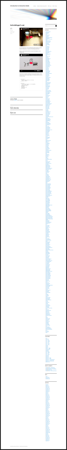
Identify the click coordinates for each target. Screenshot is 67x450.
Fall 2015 (11, 33)
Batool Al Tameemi (48, 82)
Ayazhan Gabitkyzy (48, 77)
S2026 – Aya (47, 353)
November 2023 (48, 405)
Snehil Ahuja (47, 284)
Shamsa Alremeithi (48, 276)
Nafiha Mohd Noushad (48, 222)
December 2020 (48, 429)
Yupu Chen (47, 320)
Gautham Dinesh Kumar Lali (49, 116)
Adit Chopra (47, 43)
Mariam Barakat (48, 188)
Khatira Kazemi (48, 167)
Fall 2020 (47, 346)
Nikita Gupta (47, 228)
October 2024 (47, 398)
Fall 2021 (47, 347)
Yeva (46, 316)
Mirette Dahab (47, 208)
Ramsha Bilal (47, 243)
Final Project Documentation (52, 368)
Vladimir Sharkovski (48, 310)
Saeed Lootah (47, 256)
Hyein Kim (47, 134)
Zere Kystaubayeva (48, 327)
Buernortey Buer (48, 85)
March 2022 (47, 418)
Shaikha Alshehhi (48, 270)
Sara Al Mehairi (48, 262)
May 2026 (47, 384)
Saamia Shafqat (48, 255)
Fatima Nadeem (48, 114)
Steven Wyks (47, 287)
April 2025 (47, 393)
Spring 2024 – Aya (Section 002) (50, 360)
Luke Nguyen (47, 177)
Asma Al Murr (47, 74)
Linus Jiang (47, 174)
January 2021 (47, 428)
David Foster (47, 96)
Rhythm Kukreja (48, 249)
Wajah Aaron (47, 311)
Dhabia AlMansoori (48, 101)
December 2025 (48, 388)
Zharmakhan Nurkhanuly (49, 329)
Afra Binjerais (47, 46)
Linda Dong (47, 172)
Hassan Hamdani (48, 128)
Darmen (47, 94)
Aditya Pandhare (48, 44)
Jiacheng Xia (47, 154)
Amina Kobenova (48, 64)
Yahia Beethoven (48, 314)
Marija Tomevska (48, 190)
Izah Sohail (47, 144)
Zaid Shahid (47, 322)
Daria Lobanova (48, 92)
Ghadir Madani (48, 118)
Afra (46, 45)
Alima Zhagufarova (48, 58)
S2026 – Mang (47, 354)
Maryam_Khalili (48, 194)
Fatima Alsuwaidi (48, 113)
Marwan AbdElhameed (49, 191)
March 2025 (47, 394)
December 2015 (48, 437)
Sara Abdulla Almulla (48, 261)
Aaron (46, 34)
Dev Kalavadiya (48, 100)
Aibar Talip (47, 50)
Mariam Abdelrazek (48, 184)
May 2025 (47, 392)
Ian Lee (47, 136)
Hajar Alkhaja (47, 122)
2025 (46, 338)
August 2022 (47, 416)
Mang (46, 367)
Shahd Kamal (47, 267)
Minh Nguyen (47, 206)
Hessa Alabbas (47, 131)
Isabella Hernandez (48, 140)
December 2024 (48, 396)
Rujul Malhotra (47, 252)
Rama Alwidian (48, 242)
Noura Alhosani (48, 231)
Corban (47, 89)
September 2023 (48, 407)
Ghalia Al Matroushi (48, 119)
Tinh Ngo (47, 303)
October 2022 (47, 414)
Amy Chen (47, 67)
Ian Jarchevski (47, 135)
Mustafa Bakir (47, 220)
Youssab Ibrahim (48, 318)
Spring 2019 (47, 355)
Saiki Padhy (47, 257)
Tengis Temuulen (48, 297)
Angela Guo (47, 69)
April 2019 (47, 434)
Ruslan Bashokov (48, 253)
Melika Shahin (47, 201)
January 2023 (47, 412)
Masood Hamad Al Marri (49, 195)
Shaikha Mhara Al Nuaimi (49, 271)
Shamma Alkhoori (48, 274)
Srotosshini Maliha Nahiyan (49, 285)
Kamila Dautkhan (48, 161)
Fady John (47, 110)
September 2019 (48, 432)
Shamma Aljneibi (48, 273)
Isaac (46, 139)
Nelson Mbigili (47, 225)
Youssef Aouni (47, 319)
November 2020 (48, 430)
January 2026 (47, 387)
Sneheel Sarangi (48, 283)
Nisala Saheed (47, 229)
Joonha (47, 157)
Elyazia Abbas (47, 107)
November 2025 (48, 389)
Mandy (47, 182)
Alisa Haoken (47, 60)
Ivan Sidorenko (48, 143)
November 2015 (48, 438)
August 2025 (47, 391)
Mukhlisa (47, 219)
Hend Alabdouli (48, 130)
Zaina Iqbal (47, 323)
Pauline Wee (47, 235)
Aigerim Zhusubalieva (48, 51)
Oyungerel (47, 233)
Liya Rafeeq (47, 175)
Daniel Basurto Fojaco (48, 91)
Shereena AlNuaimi (48, 277)
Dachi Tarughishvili (48, 90)
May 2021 (47, 425)
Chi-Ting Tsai (47, 87)
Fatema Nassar (48, 112)
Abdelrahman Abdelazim (49, 37)
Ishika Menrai (47, 141)
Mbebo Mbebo (47, 198)
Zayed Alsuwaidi (48, 325)
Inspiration (47, 350)
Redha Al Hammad (48, 246)
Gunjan (47, 121)
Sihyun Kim (47, 280)
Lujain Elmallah (48, 176)
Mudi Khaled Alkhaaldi (49, 215)
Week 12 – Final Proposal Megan (52, 370)
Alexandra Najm (48, 56)
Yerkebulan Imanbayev (49, 315)
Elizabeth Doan (48, 105)
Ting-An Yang (47, 302)
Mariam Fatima (48, 189)
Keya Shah (47, 164)
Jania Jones (47, 149)
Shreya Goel (47, 279)
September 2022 (48, 415)
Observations (47, 351)
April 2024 (47, 401)
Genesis (47, 117)
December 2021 (48, 421)
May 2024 (47, 400)
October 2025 (47, 390)
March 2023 (47, 410)
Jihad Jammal (47, 155)
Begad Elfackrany (48, 83)
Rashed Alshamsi (48, 244)
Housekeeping (48, 349)
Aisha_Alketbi (47, 52)
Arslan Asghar (47, 72)
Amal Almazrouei (48, 62)
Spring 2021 (47, 356)
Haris (46, 125)
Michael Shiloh (47, 204)
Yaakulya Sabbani (48, 313)
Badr (46, 81)
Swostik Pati (47, 291)
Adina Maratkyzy (48, 42)
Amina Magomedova (48, 65)
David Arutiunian (48, 95)
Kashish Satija (47, 162)
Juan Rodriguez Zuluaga (49, 159)
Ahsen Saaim (47, 49)
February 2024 (48, 403)
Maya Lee (47, 197)
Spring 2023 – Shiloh (48, 358)
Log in (46, 376)
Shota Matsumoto (48, 278)
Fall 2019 (47, 345)
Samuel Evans (47, 258)
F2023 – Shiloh (48, 341)
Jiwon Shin (11, 30)
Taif (46, 293)
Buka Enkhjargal (48, 86)
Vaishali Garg (47, 306)
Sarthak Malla (47, 266)
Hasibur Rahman (48, 127)
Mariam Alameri (48, 186)
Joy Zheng (47, 158)
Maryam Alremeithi (48, 192)
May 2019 (47, 433)
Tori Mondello (47, 304)
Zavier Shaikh (47, 324)
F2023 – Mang (48, 340)
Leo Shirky (47, 170)
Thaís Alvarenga (48, 298)
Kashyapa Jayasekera (48, 163)
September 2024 (48, 399)
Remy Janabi (47, 248)
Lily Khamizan (47, 171)
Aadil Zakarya (47, 32)
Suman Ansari (47, 288)
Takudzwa (47, 294)
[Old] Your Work (12, 32)
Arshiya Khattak (48, 71)
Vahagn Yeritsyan (48, 305)
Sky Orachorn (47, 282)
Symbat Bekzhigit (48, 292)
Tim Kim (47, 301)
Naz (46, 224)
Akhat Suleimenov (48, 54)
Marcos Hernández (48, 183)
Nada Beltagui (47, 221)
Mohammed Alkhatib (48, 210)
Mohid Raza (47, 211)
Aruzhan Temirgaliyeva (49, 73)
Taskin (47, 296)
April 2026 (47, 385)
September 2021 (48, 423)
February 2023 (47, 411)
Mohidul (47, 212)
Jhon (46, 153)
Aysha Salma (47, 80)
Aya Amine (47, 76)
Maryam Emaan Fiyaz (48, 193)
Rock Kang (47, 251)
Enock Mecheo (47, 108)
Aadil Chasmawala (48, 31)
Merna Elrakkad (48, 202)
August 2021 (47, 424)
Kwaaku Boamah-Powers (49, 168)
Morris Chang (47, 213)
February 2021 (47, 427)
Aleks (46, 55)
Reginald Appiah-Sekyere (49, 247)
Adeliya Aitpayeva (48, 40)
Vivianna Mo (47, 309)
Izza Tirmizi (47, 145)
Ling (46, 173)
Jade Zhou (47, 146)
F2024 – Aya (47, 342)
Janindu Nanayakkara (48, 150)
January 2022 (47, 420)
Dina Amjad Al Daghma (49, 103)
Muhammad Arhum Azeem (49, 216)
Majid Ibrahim (47, 181)
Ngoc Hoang (47, 226)
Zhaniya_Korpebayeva (48, 328)
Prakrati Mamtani (48, 239)
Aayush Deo (47, 36)
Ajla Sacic (47, 53)
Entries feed (47, 377)
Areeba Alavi (47, 70)
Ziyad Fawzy (47, 331)
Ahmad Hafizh (47, 47)
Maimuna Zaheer (48, 180)
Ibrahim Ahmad (48, 137)
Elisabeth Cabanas (48, 104)
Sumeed (47, 289)
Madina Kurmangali (48, 179)
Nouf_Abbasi (47, 230)
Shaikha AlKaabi (48, 269)
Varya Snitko (47, 307)
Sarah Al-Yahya (48, 265)
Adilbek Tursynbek (48, 41)
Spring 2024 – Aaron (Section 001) (50, 359)
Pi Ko (46, 237)
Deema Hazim (47, 99)
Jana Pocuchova (48, 148)
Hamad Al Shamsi (48, 123)
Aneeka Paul (47, 68)
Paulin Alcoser (47, 234)
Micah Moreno (47, 203)
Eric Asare (47, 109)
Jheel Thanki (47, 152)
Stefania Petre (47, 286)
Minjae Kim (47, 207)
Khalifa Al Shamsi (48, 166)
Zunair (46, 332)
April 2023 (47, 409)
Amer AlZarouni (48, 63)
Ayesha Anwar (47, 78)
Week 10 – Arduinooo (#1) (51, 367)
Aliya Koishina (47, 61)
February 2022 (47, 419)
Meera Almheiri (48, 199)
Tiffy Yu (47, 300)
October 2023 (47, 406)
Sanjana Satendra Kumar (49, 260)
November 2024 (48, 397)
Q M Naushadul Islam (48, 240)
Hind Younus (47, 132)
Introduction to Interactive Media (19, 6)
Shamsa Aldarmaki (48, 275)
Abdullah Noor (47, 38)
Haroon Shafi (47, 126)
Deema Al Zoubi (48, 98)
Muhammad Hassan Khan (49, 217)
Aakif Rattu (47, 33)
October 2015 (47, 439)
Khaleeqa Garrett (48, 165)
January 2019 (47, 436)
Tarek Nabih (47, 295)
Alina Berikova (47, 59)
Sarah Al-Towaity (48, 264)
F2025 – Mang (47, 344)
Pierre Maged (47, 238)
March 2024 (47, 402)
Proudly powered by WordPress (23, 446)
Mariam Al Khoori (48, 185)
